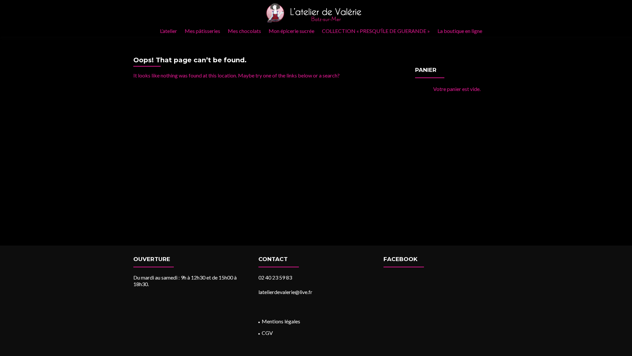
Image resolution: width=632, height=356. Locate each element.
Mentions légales (281, 321)
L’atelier (168, 31)
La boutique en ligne (459, 31)
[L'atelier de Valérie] (313, 12)
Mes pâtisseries (202, 31)
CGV (267, 333)
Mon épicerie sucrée (291, 31)
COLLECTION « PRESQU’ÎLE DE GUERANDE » (376, 31)
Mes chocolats (244, 31)
